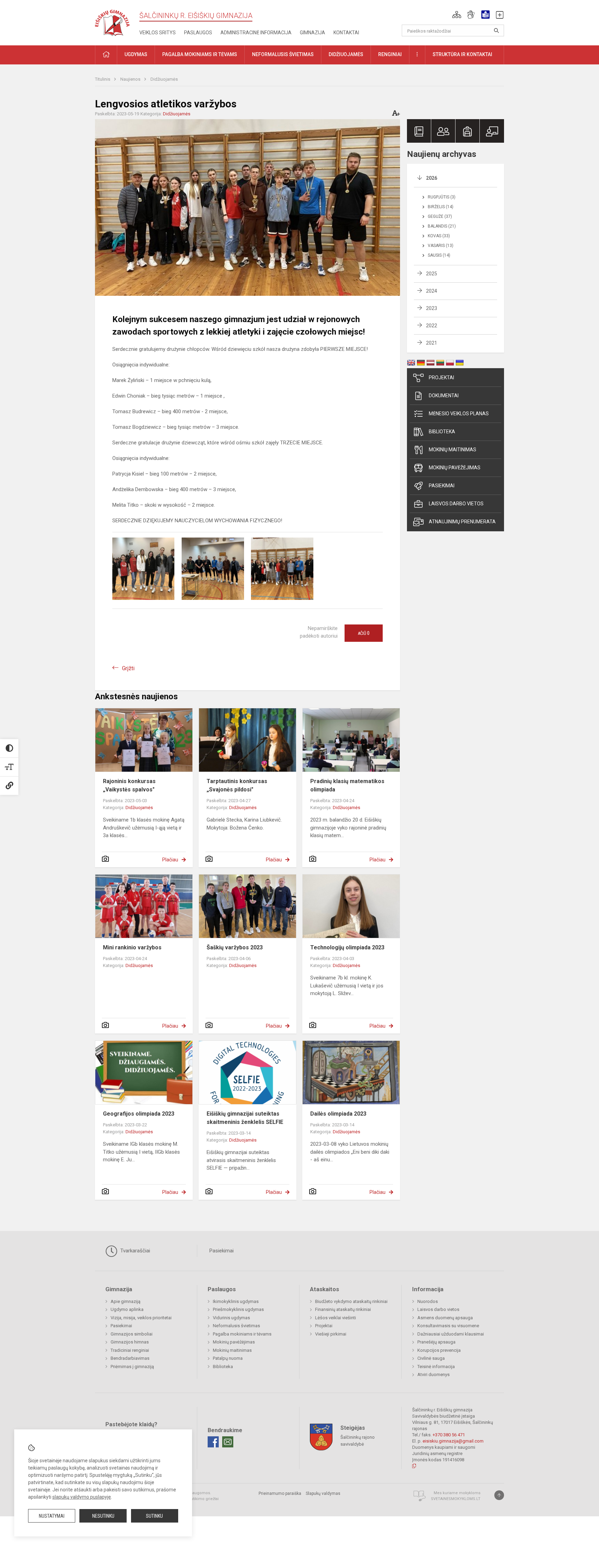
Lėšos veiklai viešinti (335, 1317)
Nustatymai (51, 1516)
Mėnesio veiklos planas (459, 413)
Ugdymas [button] (135, 54)
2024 (431, 291)
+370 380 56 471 (449, 1434)
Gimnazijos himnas (130, 1342)
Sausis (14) (439, 255)
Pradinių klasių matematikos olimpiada (347, 785)
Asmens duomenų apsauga (445, 1317)
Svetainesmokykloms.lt (455, 1499)
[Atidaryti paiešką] (496, 30)
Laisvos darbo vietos (456, 503)
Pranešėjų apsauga (436, 1342)
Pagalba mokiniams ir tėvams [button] (199, 54)
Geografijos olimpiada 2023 (138, 1113)
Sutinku (154, 1516)
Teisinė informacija (436, 1366)
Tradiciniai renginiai (130, 1350)
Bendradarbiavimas (130, 1358)
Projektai (441, 377)
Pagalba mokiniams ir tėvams (242, 1334)
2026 (431, 178)
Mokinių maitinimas (452, 449)
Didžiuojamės (164, 79)
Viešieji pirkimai (330, 1334)
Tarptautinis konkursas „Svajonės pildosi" (237, 785)
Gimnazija (312, 32)
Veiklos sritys (157, 32)
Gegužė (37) (440, 216)
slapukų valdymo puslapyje (81, 1497)
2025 (431, 273)
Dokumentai (444, 395)
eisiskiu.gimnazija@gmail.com (453, 1441)
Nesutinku (103, 1516)
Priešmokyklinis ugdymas (238, 1309)
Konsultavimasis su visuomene (448, 1325)
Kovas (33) (439, 235)
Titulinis (103, 79)
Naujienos (130, 79)
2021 (431, 343)
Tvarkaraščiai (134, 1251)
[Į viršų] (499, 1495)
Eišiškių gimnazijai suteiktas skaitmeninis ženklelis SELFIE (245, 1117)
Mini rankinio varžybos (132, 947)
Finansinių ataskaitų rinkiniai (343, 1309)
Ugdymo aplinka (127, 1309)
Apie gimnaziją (125, 1301)
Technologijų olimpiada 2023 (347, 947)
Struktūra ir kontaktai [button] (462, 54)
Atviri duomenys (433, 1374)
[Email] (227, 1441)
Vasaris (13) (440, 245)
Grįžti (128, 668)
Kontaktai (346, 32)
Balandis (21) (442, 226)
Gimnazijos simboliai (132, 1334)
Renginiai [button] (390, 54)
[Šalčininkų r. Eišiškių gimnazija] (112, 21)
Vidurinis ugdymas (231, 1317)
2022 (431, 325)
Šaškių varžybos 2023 (235, 947)
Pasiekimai (441, 485)
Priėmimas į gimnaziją (132, 1366)
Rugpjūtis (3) (441, 197)
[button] (456, 14)
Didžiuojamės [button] (346, 54)
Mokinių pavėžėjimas (454, 467)
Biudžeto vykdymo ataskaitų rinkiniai (351, 1301)
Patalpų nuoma (228, 1358)
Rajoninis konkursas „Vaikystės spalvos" (129, 785)
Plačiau (170, 859)
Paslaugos (198, 32)
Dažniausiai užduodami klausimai (450, 1334)
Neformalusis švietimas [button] (283, 54)
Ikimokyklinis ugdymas (236, 1301)
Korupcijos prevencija (439, 1350)
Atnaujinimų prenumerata (462, 521)
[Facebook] (213, 1441)
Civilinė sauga (431, 1358)
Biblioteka (442, 431)
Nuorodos (427, 1301)
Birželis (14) (440, 206)
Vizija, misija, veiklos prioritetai (141, 1317)
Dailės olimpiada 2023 (338, 1113)
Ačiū (364, 633)
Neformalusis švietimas (236, 1325)
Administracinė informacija (256, 32)
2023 (431, 308)
